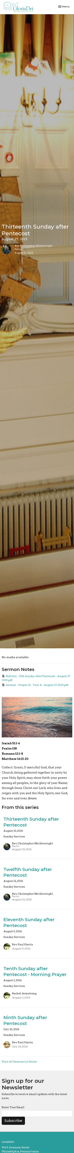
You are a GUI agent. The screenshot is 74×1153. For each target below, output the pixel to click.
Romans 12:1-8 (12, 753)
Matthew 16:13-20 (15, 759)
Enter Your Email (13, 1107)
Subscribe (13, 1121)
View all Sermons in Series (19, 1061)
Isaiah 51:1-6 (11, 743)
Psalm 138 (9, 748)
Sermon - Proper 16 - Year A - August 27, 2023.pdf (37, 685)
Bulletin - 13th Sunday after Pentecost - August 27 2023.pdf (36, 678)
